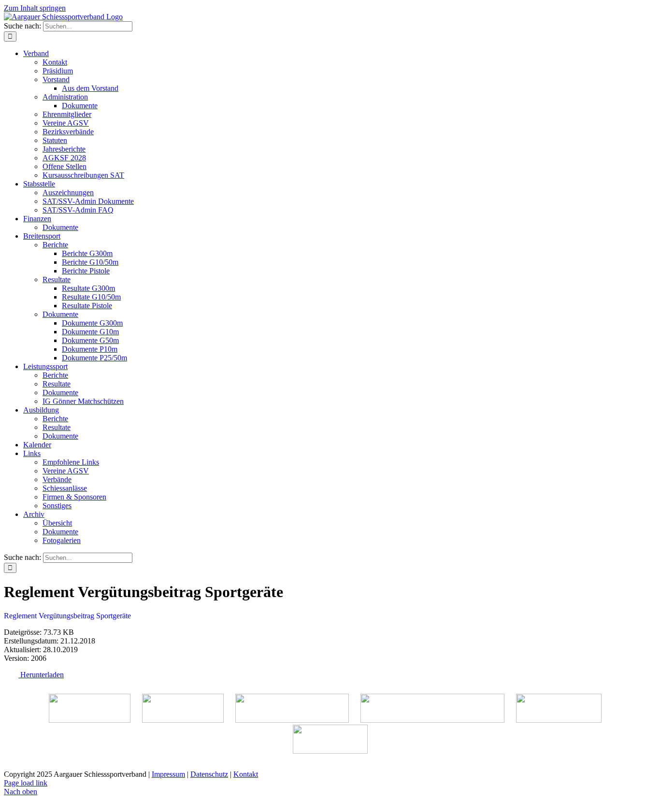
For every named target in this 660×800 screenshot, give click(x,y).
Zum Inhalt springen (35, 8)
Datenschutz (209, 774)
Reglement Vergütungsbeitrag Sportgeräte (67, 616)
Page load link (25, 783)
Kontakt (245, 774)
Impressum (168, 774)
